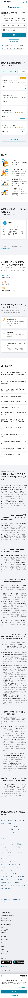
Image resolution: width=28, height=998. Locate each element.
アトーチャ (3, 820)
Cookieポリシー (5, 954)
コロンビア (3, 882)
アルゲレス (3, 844)
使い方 (3, 927)
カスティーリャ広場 (6, 823)
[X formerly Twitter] (3, 966)
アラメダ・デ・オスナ (6, 879)
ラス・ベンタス (5, 885)
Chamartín (4, 832)
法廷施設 (19, 844)
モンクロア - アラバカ (18, 879)
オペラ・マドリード (17, 853)
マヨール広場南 (12, 844)
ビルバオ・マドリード (6, 871)
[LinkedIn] (9, 966)
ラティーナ (24, 868)
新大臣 (20, 847)
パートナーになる (6, 920)
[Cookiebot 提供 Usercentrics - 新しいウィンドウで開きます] (20, 976)
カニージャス (16, 868)
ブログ (3, 942)
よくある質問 (4, 930)
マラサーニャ (22, 841)
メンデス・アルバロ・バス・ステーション (11, 856)
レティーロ (15, 841)
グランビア (17, 829)
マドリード (10, 882)
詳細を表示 (22, 987)
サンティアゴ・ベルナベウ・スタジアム (10, 838)
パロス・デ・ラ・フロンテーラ (8, 874)
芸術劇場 (17, 882)
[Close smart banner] (2, 2)
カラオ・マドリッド (6, 841)
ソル (2, 888)
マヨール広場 (22, 820)
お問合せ (3, 932)
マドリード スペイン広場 (7, 829)
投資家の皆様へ (5, 918)
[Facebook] (1, 966)
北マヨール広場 (5, 859)
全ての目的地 (4, 939)
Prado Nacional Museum (7, 835)
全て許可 (14, 991)
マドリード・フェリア (18, 877)
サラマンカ (11, 832)
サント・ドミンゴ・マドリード (8, 865)
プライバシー (4, 951)
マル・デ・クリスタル (6, 868)
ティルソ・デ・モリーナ (16, 850)
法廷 (19, 865)
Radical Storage (5, 899)
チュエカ (12, 859)
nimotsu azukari (16, 899)
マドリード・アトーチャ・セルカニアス (10, 826)
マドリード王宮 (13, 847)
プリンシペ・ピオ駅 (6, 853)
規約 (2, 949)
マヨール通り (8, 888)
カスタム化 (13, 995)
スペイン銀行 (4, 847)
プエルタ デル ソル (12, 820)
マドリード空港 (5, 850)
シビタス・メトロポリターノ (8, 862)
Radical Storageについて (8, 915)
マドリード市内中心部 (6, 877)
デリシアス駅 (21, 885)
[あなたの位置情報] (24, 25)
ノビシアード (13, 885)
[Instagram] (6, 966)
